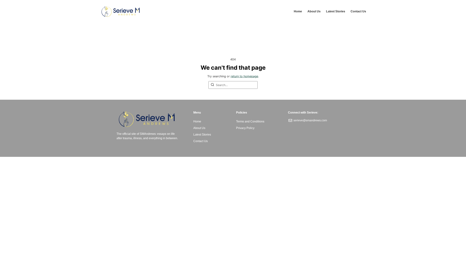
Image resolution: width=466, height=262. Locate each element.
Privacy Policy (245, 128)
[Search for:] (233, 85)
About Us (314, 11)
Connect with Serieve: (303, 112)
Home (298, 11)
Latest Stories (335, 11)
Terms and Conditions (250, 121)
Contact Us (358, 11)
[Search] (212, 85)
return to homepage (244, 76)
